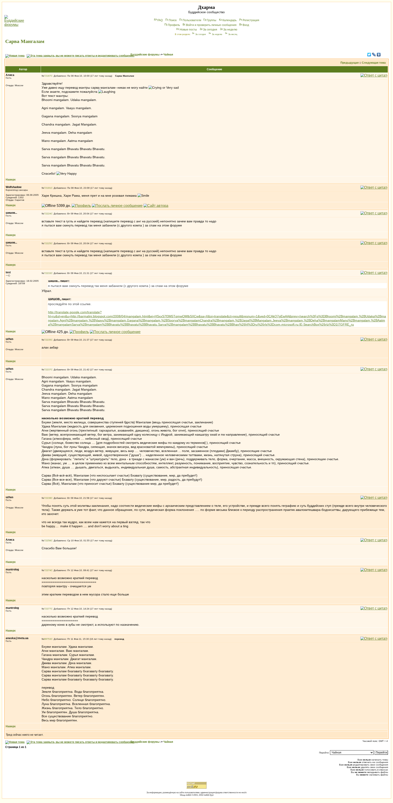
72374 (47, 570)
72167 (47, 76)
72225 (47, 243)
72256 (47, 540)
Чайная (168, 54)
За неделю (230, 29)
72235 (47, 340)
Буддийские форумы (145, 54)
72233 (47, 273)
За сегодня (210, 29)
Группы (211, 20)
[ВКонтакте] (378, 55)
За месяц (232, 34)
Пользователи (192, 20)
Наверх (11, 179)
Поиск (172, 20)
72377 (47, 608)
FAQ (160, 20)
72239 (47, 498)
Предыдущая (349, 62)
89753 (47, 639)
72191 (47, 188)
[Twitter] (369, 55)
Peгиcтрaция (251, 20)
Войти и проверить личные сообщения (211, 25)
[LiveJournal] (374, 55)
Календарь (229, 20)
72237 (47, 369)
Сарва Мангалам (24, 41)
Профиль (174, 25)
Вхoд (246, 25)
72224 (47, 213)
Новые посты (188, 29)
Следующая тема (374, 62)
